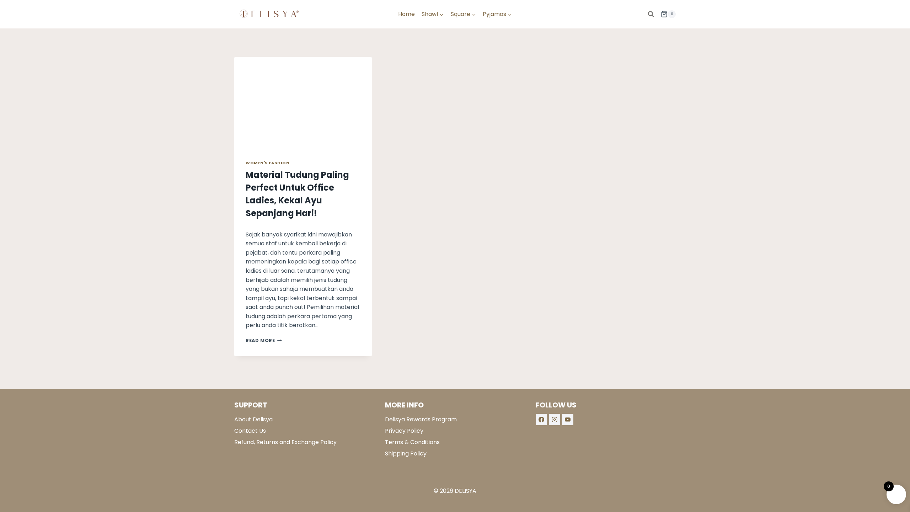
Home (406, 14)
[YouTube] (567, 419)
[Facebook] (541, 419)
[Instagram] (554, 419)
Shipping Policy (406, 453)
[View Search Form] (650, 14)
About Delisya (253, 419)
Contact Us (250, 431)
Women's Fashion (267, 163)
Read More (264, 340)
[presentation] (303, 103)
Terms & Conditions (412, 442)
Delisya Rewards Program (421, 419)
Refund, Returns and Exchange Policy (285, 442)
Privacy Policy (404, 431)
